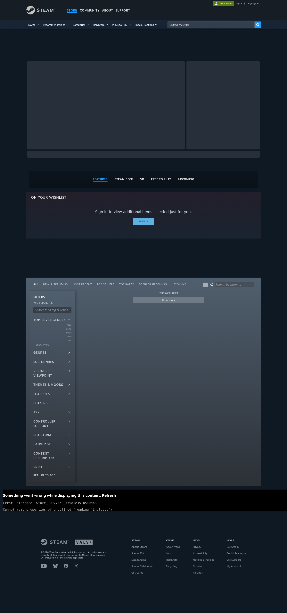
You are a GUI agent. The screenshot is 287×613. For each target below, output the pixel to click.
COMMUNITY (89, 10)
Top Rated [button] (126, 284)
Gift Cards (137, 572)
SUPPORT (123, 10)
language (251, 3)
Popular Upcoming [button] (153, 284)
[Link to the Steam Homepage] (40, 13)
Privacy (197, 546)
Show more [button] (168, 300)
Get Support (233, 559)
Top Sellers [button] (105, 284)
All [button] (35, 284)
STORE (72, 10)
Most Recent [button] (82, 284)
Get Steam (232, 546)
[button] (33, 24)
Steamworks (138, 559)
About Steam (139, 546)
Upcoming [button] (179, 284)
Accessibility (200, 553)
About (107, 10)
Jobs (168, 553)
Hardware (171, 559)
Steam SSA (137, 553)
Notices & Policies (203, 559)
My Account (233, 566)
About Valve (173, 546)
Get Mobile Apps (236, 553)
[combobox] (211, 24)
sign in (239, 3)
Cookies (197, 566)
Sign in (143, 221)
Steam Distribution (142, 566)
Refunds (198, 572)
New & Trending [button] (55, 284)
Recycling (171, 566)
